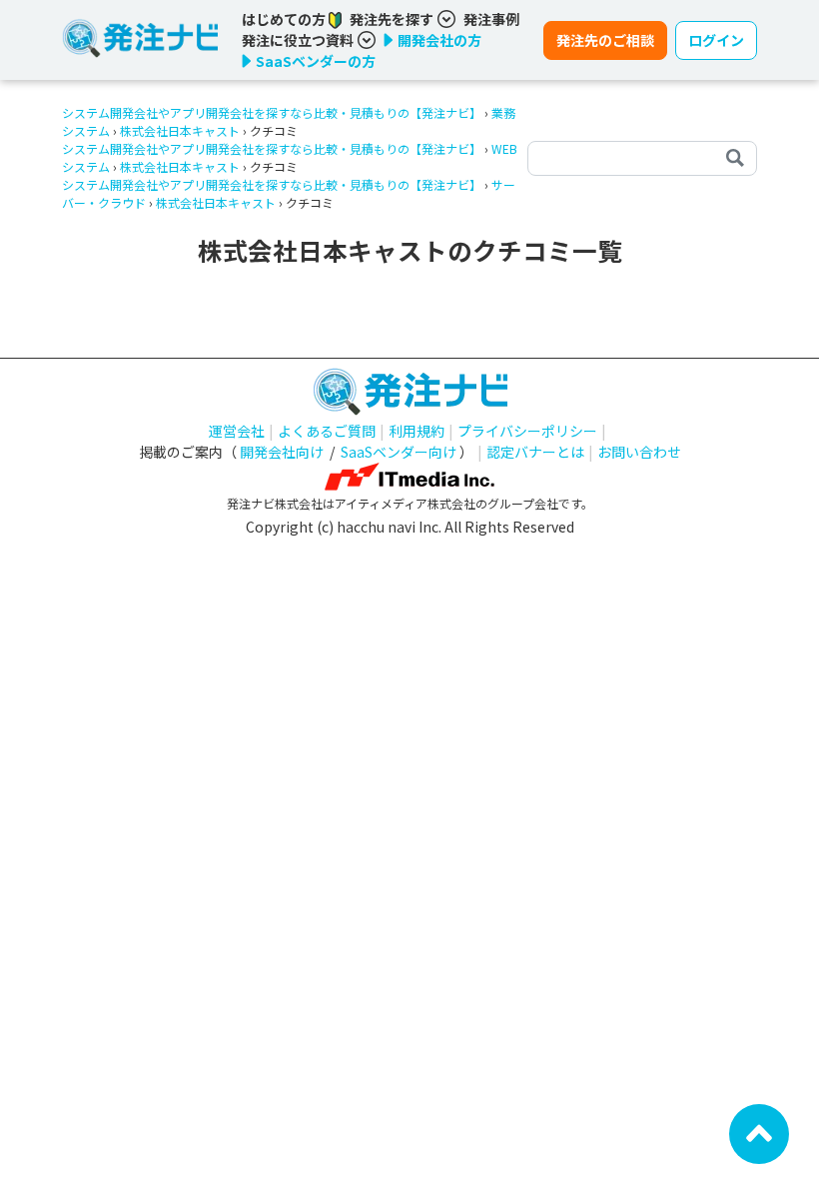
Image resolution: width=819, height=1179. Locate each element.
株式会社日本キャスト (180, 130)
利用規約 (416, 431)
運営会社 (237, 431)
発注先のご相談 (605, 40)
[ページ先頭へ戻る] (759, 1132)
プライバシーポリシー (527, 431)
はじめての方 (285, 19)
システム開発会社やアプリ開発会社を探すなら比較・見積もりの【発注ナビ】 (271, 112)
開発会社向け (282, 452)
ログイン (716, 40)
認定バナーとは (535, 452)
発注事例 (491, 19)
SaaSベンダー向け (398, 452)
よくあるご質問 (327, 431)
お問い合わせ (639, 452)
